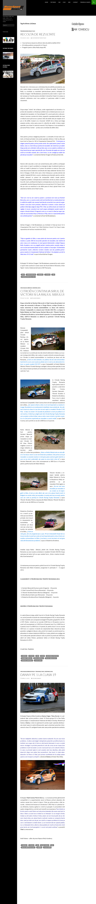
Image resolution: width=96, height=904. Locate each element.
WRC (69, 2)
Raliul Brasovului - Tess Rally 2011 (33, 671)
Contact (75, 2)
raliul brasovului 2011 (28, 847)
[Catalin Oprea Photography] (78, 24)
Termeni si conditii (85, 2)
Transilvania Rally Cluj (27, 31)
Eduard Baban (36, 298)
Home (46, 2)
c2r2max (40, 274)
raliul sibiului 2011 (51, 658)
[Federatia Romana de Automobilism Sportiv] (8, 40)
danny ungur (45, 845)
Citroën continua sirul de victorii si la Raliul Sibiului (42, 292)
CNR (59, 2)
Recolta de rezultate (37, 34)
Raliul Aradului (38, 658)
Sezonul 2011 (36, 288)
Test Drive (53, 2)
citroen (47, 274)
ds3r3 (42, 656)
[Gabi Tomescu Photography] (80, 29)
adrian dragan (31, 274)
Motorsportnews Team (39, 38)
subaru (39, 847)
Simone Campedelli (27, 660)
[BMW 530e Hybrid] (8, 55)
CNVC (64, 2)
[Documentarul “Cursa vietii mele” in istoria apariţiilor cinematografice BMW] (8, 74)
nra (52, 845)
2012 (23, 274)
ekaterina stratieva (52, 656)
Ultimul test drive (8, 48)
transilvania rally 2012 (28, 276)
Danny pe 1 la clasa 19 (38, 675)
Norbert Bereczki (27, 658)
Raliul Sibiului (27, 288)
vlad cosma (38, 660)
